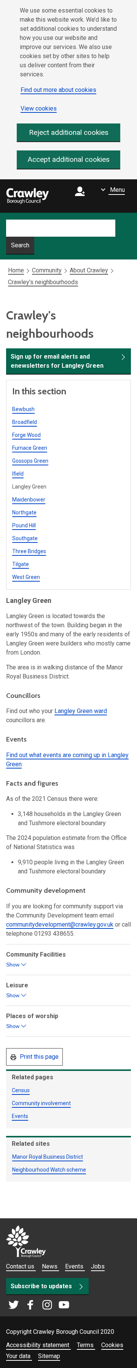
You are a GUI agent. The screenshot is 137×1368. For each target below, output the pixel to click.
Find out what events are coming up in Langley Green (67, 759)
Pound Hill (24, 525)
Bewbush (23, 409)
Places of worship (33, 1021)
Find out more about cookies (58, 89)
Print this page (38, 1056)
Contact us (21, 1266)
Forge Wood (26, 435)
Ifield (18, 474)
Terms (86, 1345)
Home (16, 270)
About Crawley (89, 270)
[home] (27, 196)
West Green (26, 577)
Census (21, 1090)
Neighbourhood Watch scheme (49, 1170)
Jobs (98, 1266)
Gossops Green (30, 461)
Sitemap (49, 1356)
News (50, 1266)
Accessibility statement (38, 1345)
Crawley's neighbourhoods (43, 282)
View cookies (39, 108)
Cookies (112, 1345)
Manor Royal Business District (47, 1157)
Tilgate (20, 564)
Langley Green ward (80, 711)
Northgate (24, 512)
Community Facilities (36, 960)
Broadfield (24, 422)
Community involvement (41, 1103)
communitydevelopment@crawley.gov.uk (59, 924)
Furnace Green (29, 448)
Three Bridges (29, 551)
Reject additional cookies (68, 132)
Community (47, 270)
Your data (19, 1356)
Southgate (25, 538)
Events (20, 1116)
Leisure (18, 991)
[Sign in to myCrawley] (82, 196)
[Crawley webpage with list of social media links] (39, 1305)
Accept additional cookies (69, 159)
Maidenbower (28, 500)
